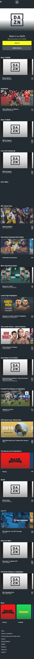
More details (17, 48)
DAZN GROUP (5, 641)
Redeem (3, 647)
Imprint (3, 639)
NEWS (3, 644)
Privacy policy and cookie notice (10, 636)
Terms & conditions (6, 633)
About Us (4, 649)
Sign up (17, 43)
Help (2, 631)
